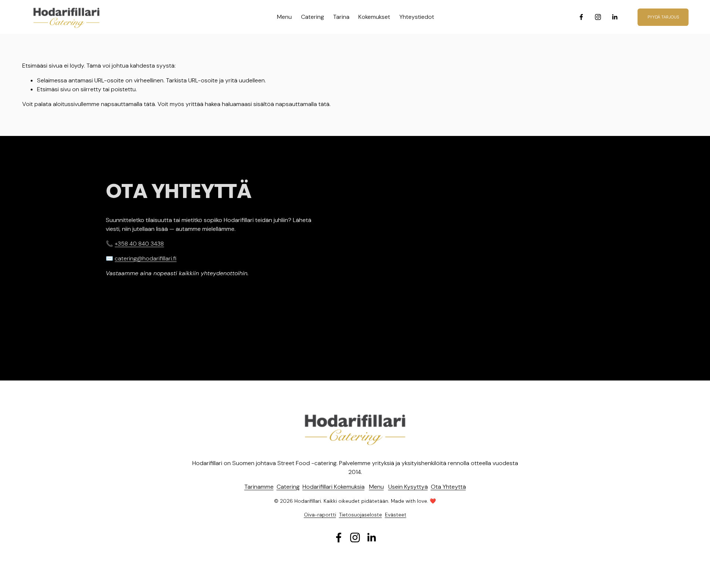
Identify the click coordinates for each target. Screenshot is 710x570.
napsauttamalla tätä (128, 104)
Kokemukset (374, 17)
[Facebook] (581, 17)
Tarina (341, 17)
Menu (284, 17)
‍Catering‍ (288, 487)
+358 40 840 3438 (139, 244)
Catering (312, 17)
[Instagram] (598, 17)
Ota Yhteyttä (448, 487)
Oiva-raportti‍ (320, 514)
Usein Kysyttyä (408, 487)
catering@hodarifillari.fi (145, 258)
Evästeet (395, 514)
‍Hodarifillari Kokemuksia (333, 487)
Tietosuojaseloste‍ (360, 514)
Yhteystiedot (416, 17)
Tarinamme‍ (259, 487)
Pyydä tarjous (663, 17)
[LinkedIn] (614, 17)
